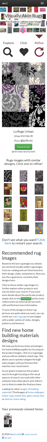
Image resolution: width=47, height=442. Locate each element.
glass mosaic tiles (35, 395)
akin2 (4, 3)
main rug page (20, 316)
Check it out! (23, 146)
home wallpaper (36, 392)
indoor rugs (8, 395)
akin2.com (15, 434)
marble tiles (20, 395)
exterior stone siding (15, 399)
